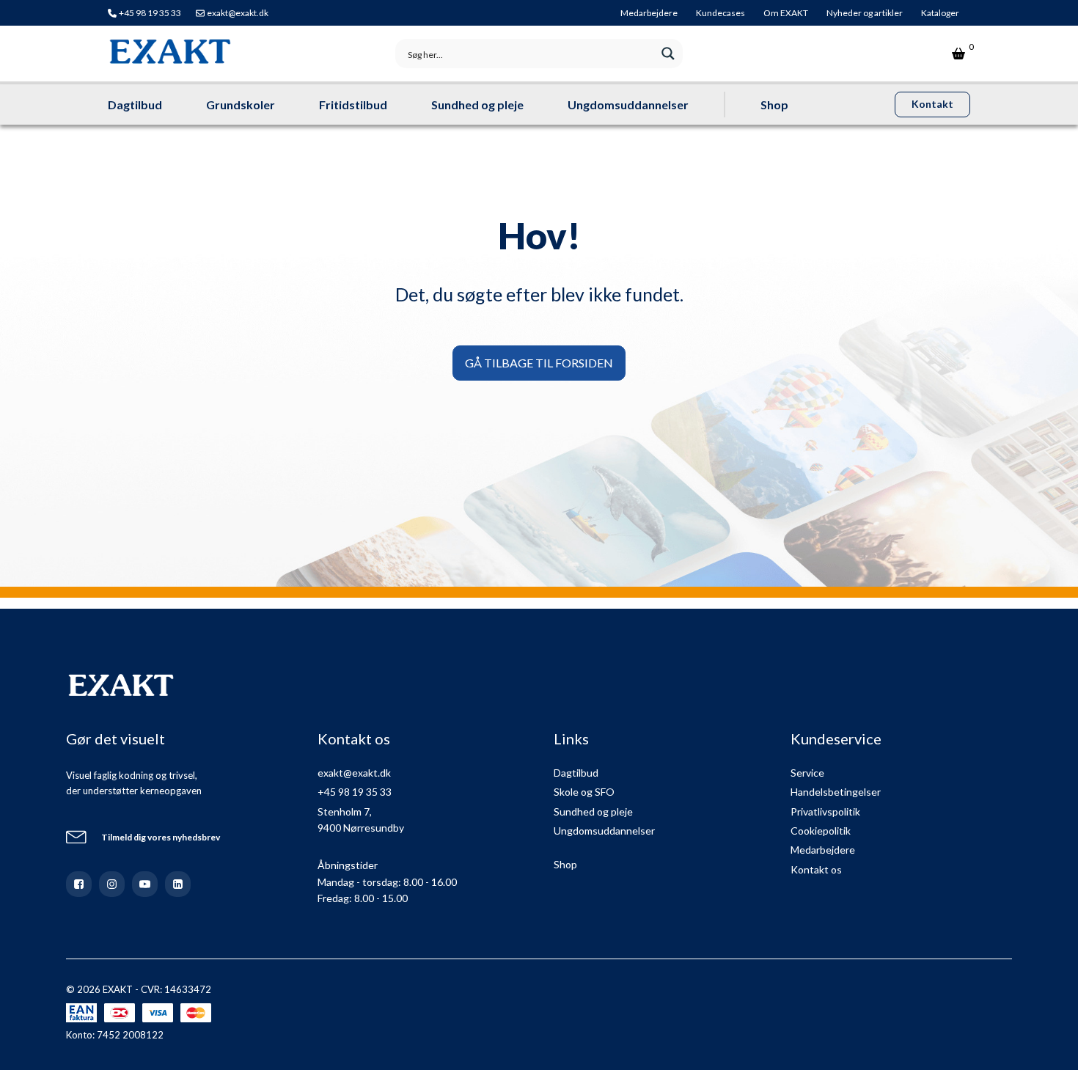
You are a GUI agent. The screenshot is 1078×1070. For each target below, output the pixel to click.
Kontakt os (816, 869)
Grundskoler (240, 104)
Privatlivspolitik (825, 811)
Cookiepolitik (821, 830)
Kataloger (940, 12)
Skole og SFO (584, 791)
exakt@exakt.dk (237, 12)
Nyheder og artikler (864, 12)
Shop (774, 104)
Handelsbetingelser (836, 791)
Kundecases (720, 12)
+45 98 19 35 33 (150, 12)
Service (807, 772)
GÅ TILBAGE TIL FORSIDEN (539, 363)
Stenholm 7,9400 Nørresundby (361, 819)
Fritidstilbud (353, 104)
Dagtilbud (135, 104)
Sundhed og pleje (477, 104)
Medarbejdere (649, 12)
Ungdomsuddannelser (628, 104)
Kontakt (932, 104)
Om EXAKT (785, 12)
